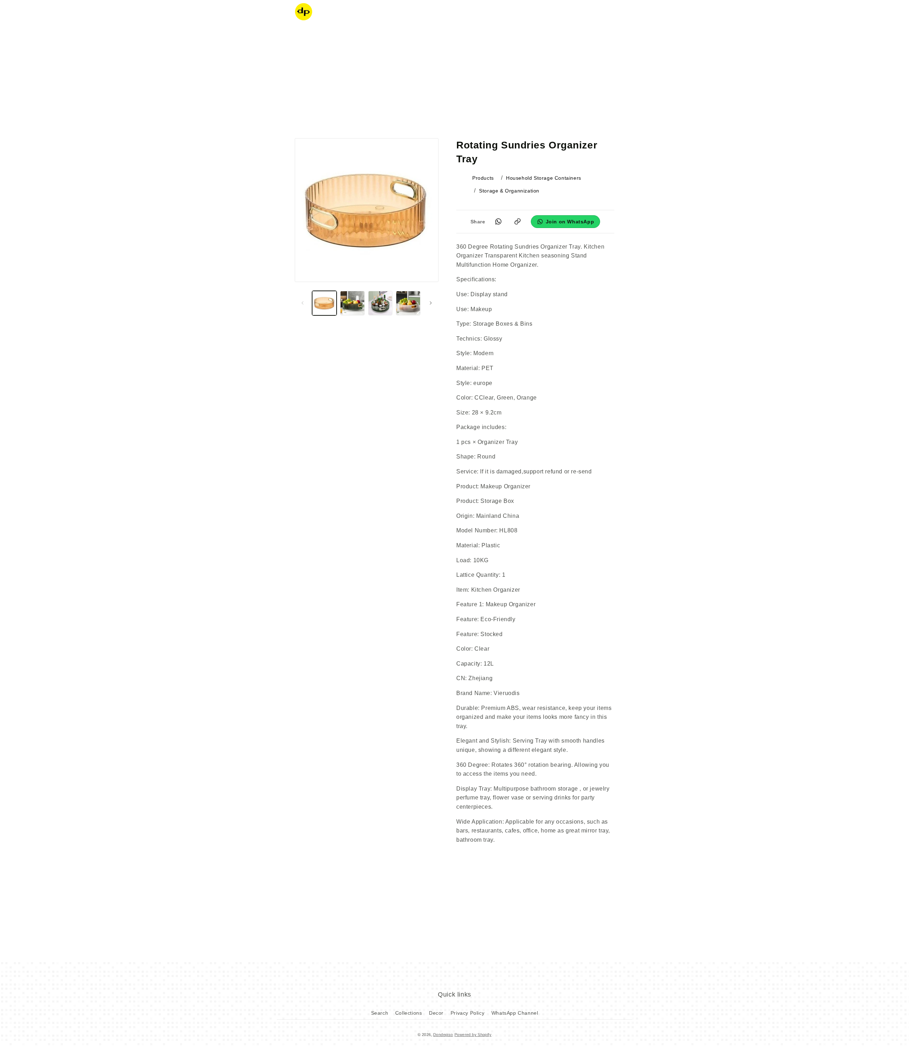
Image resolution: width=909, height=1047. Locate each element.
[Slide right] (431, 303)
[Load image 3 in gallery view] (380, 303)
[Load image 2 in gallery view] (352, 303)
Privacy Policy (467, 1013)
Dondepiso (443, 1034)
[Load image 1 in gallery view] (324, 303)
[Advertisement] (454, 80)
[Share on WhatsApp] (498, 222)
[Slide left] (302, 303)
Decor (436, 1013)
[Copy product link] (518, 222)
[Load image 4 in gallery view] (408, 303)
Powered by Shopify (472, 1034)
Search (379, 1013)
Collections (408, 1013)
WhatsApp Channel (514, 1013)
